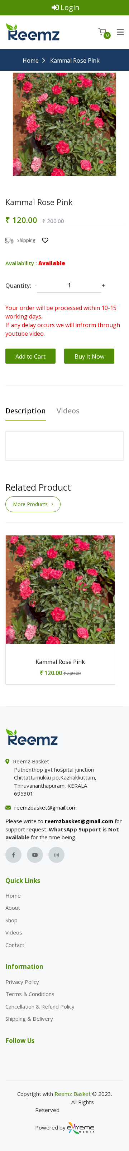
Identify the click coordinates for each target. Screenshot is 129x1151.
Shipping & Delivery (29, 1018)
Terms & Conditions (29, 993)
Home (31, 60)
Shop (11, 920)
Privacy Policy (22, 981)
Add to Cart (30, 356)
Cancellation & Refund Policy (40, 1006)
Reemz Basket (72, 1093)
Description (25, 411)
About (12, 907)
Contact (14, 944)
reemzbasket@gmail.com (45, 807)
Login (70, 7)
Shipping (26, 240)
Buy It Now (89, 356)
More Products (30, 504)
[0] (102, 31)
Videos (68, 411)
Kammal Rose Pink (60, 662)
